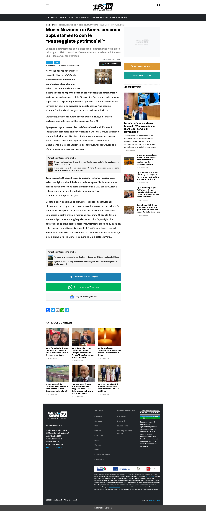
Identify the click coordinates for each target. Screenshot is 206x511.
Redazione (52, 66)
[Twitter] (52, 310)
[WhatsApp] (62, 310)
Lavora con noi (123, 426)
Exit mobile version (103, 508)
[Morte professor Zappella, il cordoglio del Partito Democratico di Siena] (109, 337)
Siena (96, 450)
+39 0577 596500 (54, 448)
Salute (97, 426)
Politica (97, 431)
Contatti (121, 421)
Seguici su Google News (86, 297)
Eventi (54, 25)
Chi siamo (121, 416)
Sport (97, 440)
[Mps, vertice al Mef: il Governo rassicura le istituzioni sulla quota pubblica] (109, 373)
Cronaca (98, 421)
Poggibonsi (99, 459)
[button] (47, 7)
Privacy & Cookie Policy (124, 432)
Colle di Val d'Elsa (102, 455)
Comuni (97, 445)
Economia (98, 435)
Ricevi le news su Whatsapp (86, 287)
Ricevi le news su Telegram (86, 277)
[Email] (57, 310)
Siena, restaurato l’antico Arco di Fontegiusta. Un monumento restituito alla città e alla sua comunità (100, 17)
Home (48, 25)
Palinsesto (99, 416)
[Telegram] (67, 310)
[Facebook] (48, 310)
